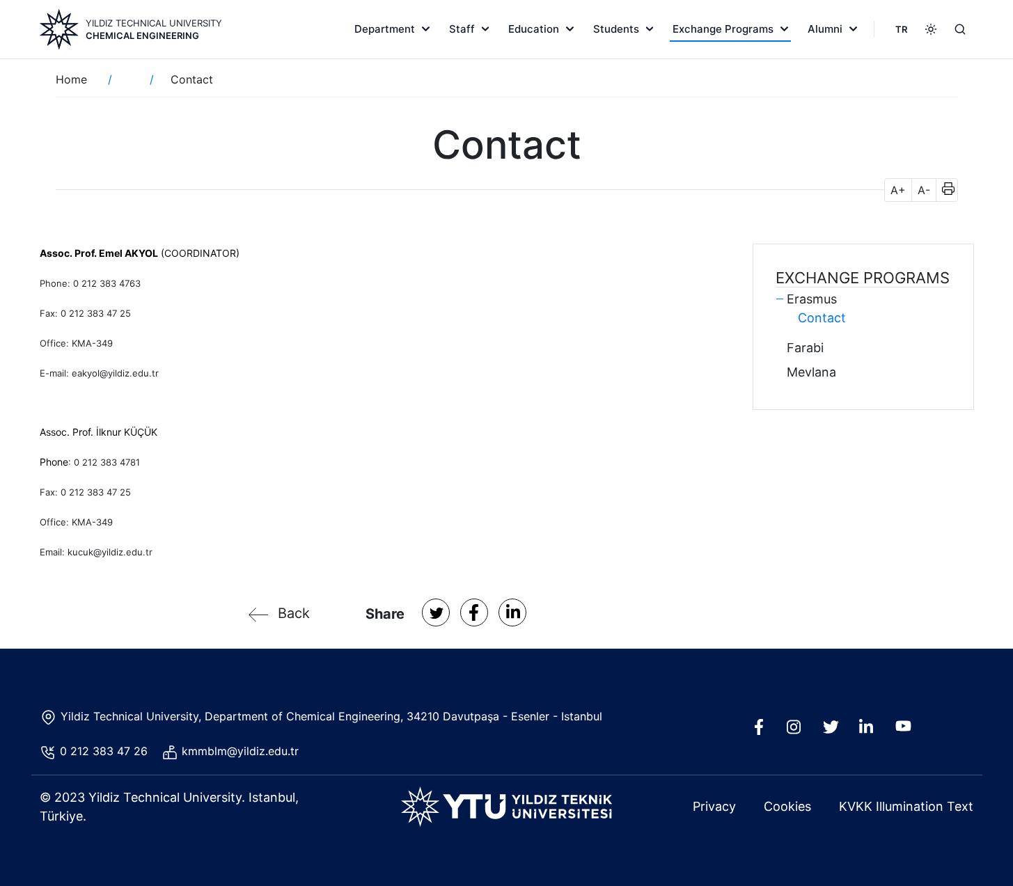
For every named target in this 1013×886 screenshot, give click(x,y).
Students (616, 28)
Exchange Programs (723, 28)
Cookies (787, 806)
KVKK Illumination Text (906, 806)
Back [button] (294, 613)
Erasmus (812, 299)
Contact (822, 317)
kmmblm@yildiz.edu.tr (242, 751)
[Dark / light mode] (931, 29)
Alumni (825, 28)
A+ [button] (898, 190)
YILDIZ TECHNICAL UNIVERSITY (154, 23)
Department (384, 28)
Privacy (714, 806)
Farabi (805, 347)
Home (71, 79)
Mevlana (811, 372)
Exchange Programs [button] (863, 278)
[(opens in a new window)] (436, 612)
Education (533, 28)
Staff (462, 28)
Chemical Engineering (142, 35)
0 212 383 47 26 (105, 751)
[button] (943, 190)
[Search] (960, 29)
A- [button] (924, 190)
